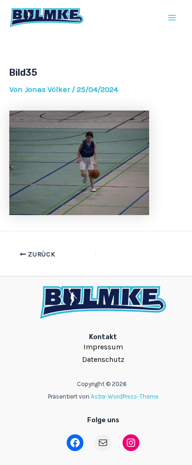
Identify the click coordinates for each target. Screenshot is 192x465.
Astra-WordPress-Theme (124, 396)
